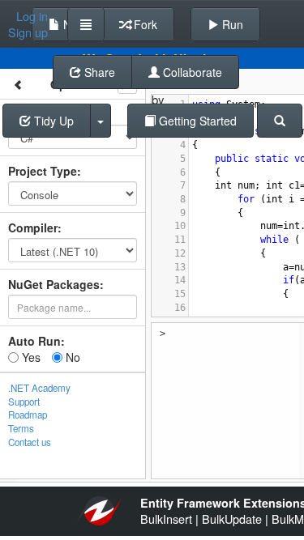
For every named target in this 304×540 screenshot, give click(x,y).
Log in (32, 16)
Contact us (29, 442)
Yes (30, 357)
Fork (144, 24)
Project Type (42, 171)
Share (98, 72)
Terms (21, 428)
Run (231, 24)
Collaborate (191, 72)
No (71, 357)
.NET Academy (39, 387)
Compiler (33, 227)
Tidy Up (52, 121)
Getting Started (196, 121)
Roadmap (27, 414)
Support (24, 401)
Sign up (28, 32)
